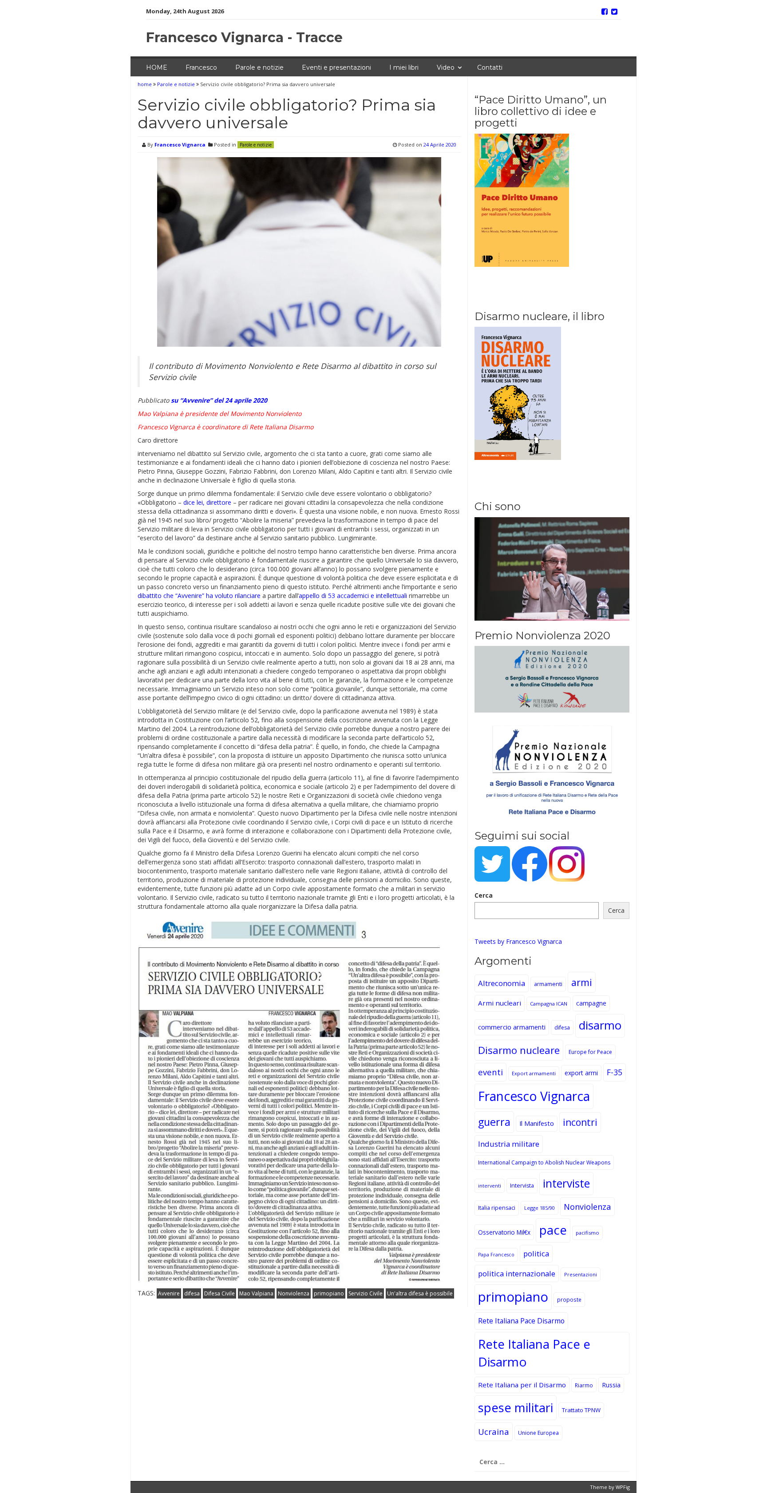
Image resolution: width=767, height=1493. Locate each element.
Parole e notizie (259, 67)
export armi (581, 1073)
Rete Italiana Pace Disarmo (521, 1321)
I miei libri (404, 67)
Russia (611, 1385)
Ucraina (493, 1431)
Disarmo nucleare (519, 1050)
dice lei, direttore (207, 502)
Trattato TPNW (581, 1410)
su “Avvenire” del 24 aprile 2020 (219, 400)
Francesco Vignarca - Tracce (244, 37)
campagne (591, 1003)
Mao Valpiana (256, 1293)
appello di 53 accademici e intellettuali (353, 595)
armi (581, 982)
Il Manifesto (536, 1123)
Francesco (201, 67)
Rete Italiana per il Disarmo (522, 1384)
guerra (494, 1122)
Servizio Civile (365, 1293)
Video (446, 67)
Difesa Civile (219, 1293)
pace (553, 1230)
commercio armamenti (512, 1027)
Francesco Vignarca (180, 144)
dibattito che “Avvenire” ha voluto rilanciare (199, 595)
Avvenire (169, 1293)
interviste (566, 1183)
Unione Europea (538, 1433)
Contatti (489, 67)
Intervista (522, 1185)
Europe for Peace (590, 1052)
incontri (580, 1122)
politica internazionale (516, 1273)
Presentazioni (580, 1274)
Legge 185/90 (539, 1207)
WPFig (623, 1487)
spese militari (515, 1407)
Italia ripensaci (496, 1208)
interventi (489, 1185)
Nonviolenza (293, 1293)
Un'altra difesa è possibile (420, 1293)
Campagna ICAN (548, 1003)
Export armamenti (534, 1073)
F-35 (614, 1072)
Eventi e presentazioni (336, 67)
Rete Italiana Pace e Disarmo (534, 1352)
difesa (192, 1293)
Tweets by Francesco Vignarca (518, 941)
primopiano (329, 1293)
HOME (156, 67)
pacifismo (587, 1232)
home (145, 84)
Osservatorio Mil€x (504, 1232)
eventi (490, 1071)
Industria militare (508, 1144)
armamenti (548, 984)
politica (536, 1253)
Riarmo (584, 1385)
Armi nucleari (499, 1002)
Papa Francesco (496, 1254)
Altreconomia (501, 983)
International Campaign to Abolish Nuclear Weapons (544, 1162)
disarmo (600, 1025)
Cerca (483, 895)
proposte (569, 1299)
